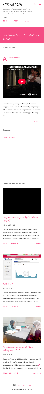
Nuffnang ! (8, 283)
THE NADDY (12, 4)
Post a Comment (9, 137)
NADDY (15, 21)
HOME (5, 21)
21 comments (14, 373)
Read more (37, 243)
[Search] (35, 4)
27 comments (14, 243)
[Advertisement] (22, 160)
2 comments (14, 306)
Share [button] (36, 121)
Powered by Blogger (23, 385)
